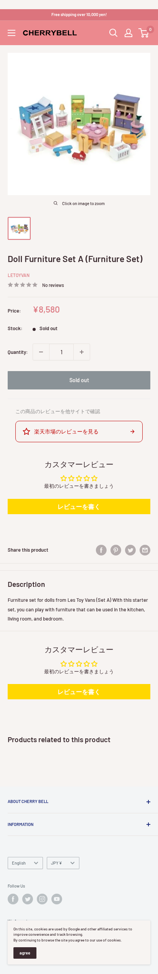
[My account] (128, 33)
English (19, 862)
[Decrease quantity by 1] (41, 352)
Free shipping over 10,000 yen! (79, 14)
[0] (144, 32)
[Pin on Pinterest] (115, 550)
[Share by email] (145, 550)
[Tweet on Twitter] (130, 550)
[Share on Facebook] (101, 550)
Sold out (79, 380)
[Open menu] (11, 33)
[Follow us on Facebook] (13, 899)
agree (25, 952)
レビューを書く (79, 506)
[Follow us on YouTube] (56, 899)
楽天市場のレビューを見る (66, 431)
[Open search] (113, 33)
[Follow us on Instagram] (42, 899)
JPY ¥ (56, 862)
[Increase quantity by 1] (82, 352)
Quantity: (18, 352)
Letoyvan (19, 275)
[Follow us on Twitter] (27, 899)
